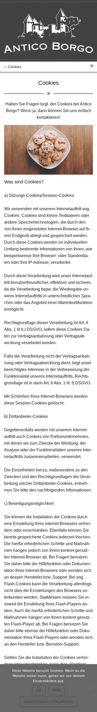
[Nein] (90, 688)
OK (38, 690)
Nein (56, 690)
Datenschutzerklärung (48, 702)
